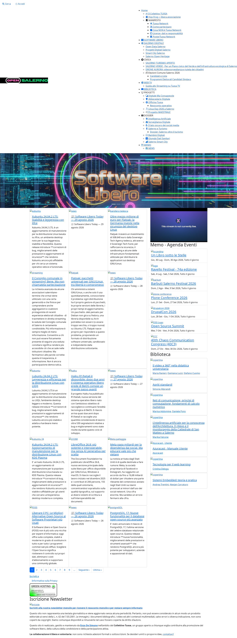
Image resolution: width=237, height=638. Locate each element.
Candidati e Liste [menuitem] (158, 76)
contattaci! (168, 634)
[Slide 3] (123, 204)
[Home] (24, 80)
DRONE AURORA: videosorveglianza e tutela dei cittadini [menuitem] (175, 69)
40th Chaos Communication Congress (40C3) (172, 342)
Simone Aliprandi (161, 389)
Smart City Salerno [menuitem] (155, 53)
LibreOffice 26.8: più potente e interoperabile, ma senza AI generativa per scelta (88, 449)
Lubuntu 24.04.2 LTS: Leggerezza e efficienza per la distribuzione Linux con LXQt (49, 381)
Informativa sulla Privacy (44, 580)
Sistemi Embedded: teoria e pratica (175, 480)
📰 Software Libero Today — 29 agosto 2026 (87, 218)
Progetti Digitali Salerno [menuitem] (158, 49)
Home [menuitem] (144, 10)
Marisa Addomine (162, 411)
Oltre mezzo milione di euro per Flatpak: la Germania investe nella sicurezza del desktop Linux (124, 223)
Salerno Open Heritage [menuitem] (158, 56)
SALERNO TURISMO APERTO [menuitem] (160, 62)
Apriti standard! (162, 384)
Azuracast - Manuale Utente (170, 448)
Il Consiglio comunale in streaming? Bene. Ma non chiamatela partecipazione (48, 281)
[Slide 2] (118, 204)
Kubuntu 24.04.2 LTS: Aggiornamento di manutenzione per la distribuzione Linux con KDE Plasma (46, 451)
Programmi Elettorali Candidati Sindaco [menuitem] (170, 79)
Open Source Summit (167, 326)
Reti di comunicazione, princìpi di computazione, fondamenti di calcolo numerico (176, 403)
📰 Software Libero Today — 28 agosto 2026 (126, 279)
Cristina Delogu (161, 468)
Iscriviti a (34, 576)
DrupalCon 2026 (163, 311)
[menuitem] (156, 13)
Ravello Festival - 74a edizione (174, 269)
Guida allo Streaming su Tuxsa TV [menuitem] (163, 85)
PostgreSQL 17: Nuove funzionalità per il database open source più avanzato (127, 516)
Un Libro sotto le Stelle (168, 255)
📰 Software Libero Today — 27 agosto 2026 (126, 377)
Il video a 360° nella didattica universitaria (171, 367)
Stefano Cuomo (192, 373)
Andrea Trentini (161, 484)
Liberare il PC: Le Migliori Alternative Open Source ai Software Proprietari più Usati (49, 518)
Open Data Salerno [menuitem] (155, 46)
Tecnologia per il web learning (172, 464)
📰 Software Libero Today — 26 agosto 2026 (87, 514)
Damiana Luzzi (175, 373)
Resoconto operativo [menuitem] (161, 105)
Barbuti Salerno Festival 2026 (173, 283)
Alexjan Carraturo (179, 484)
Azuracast (158, 452)
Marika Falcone (160, 437)
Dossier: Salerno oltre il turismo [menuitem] (166, 131)
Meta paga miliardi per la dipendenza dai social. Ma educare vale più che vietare (126, 449)
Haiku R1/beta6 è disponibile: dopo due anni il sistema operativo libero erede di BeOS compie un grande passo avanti (88, 382)
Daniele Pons (179, 411)
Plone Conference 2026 (169, 297)
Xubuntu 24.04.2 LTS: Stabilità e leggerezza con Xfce (48, 220)
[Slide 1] (114, 204)
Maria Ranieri (160, 373)
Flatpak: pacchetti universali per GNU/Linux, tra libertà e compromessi (87, 281)
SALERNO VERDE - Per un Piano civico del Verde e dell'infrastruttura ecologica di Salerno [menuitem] (191, 66)
